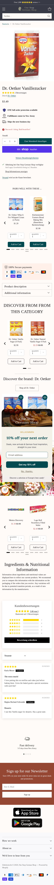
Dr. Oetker (12, 96)
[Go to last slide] (5, 223)
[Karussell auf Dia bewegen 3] (28, 754)
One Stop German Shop (27, 865)
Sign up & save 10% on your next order (27, 2)
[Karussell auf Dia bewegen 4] (30, 754)
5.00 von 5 (34, 611)
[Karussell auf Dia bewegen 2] (25, 754)
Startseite (5, 24)
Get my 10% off (27, 464)
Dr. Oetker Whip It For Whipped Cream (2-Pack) (16, 217)
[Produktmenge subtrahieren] (4, 141)
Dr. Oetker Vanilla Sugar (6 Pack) (16, 340)
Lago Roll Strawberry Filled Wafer (38, 522)
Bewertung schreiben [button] (27, 640)
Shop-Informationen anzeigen (16, 171)
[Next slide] (49, 223)
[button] (8, 93)
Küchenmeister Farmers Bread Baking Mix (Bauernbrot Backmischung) (38, 220)
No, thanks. (27, 471)
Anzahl (5, 135)
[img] (10, 667)
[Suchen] (49, 16)
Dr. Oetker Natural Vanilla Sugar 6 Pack (38, 340)
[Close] (49, 412)
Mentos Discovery (16, 520)
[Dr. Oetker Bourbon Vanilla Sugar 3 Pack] (27, 54)
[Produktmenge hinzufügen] (14, 141)
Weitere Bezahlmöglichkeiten (27, 158)
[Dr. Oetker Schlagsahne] (37, 405)
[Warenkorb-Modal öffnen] (49, 9)
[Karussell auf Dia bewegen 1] (23, 754)
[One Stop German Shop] (27, 9)
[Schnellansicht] (20, 397)
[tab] (8, 249)
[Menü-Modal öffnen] (4, 9)
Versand (5, 177)
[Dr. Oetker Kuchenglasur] (13, 405)
